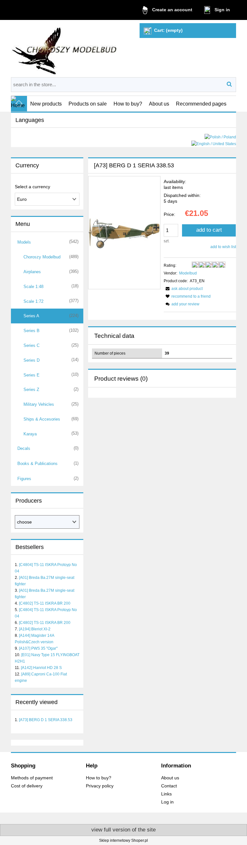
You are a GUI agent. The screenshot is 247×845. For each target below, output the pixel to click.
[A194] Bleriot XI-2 (34, 629)
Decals (23, 448)
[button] (183, 288)
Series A (31, 315)
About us (170, 777)
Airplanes (32, 271)
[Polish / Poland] (220, 137)
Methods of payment (32, 777)
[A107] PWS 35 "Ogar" (38, 648)
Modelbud (188, 273)
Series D (31, 360)
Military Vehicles (38, 404)
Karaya (30, 434)
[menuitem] (46, 103)
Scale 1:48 (33, 286)
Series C (31, 345)
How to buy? (98, 777)
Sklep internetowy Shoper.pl (123, 840)
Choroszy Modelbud (41, 257)
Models (24, 242)
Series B (31, 330)
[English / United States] (213, 143)
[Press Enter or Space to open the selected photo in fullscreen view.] (124, 232)
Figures (24, 478)
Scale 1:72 (33, 301)
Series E (31, 375)
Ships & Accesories (41, 419)
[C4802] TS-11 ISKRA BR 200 (44, 603)
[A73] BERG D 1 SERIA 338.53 (45, 720)
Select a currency (32, 186)
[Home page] (65, 48)
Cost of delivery (26, 786)
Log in (167, 802)
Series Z (31, 389)
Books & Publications (37, 463)
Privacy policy (100, 786)
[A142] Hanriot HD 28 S (41, 667)
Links (166, 794)
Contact (169, 786)
